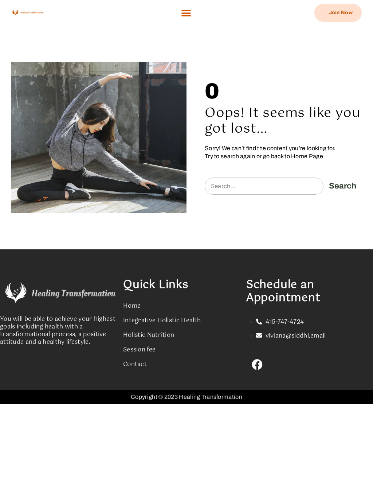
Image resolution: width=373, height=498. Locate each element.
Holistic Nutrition (148, 335)
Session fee (139, 350)
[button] (186, 12)
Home (132, 306)
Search (342, 186)
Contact (135, 364)
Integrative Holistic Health (162, 321)
